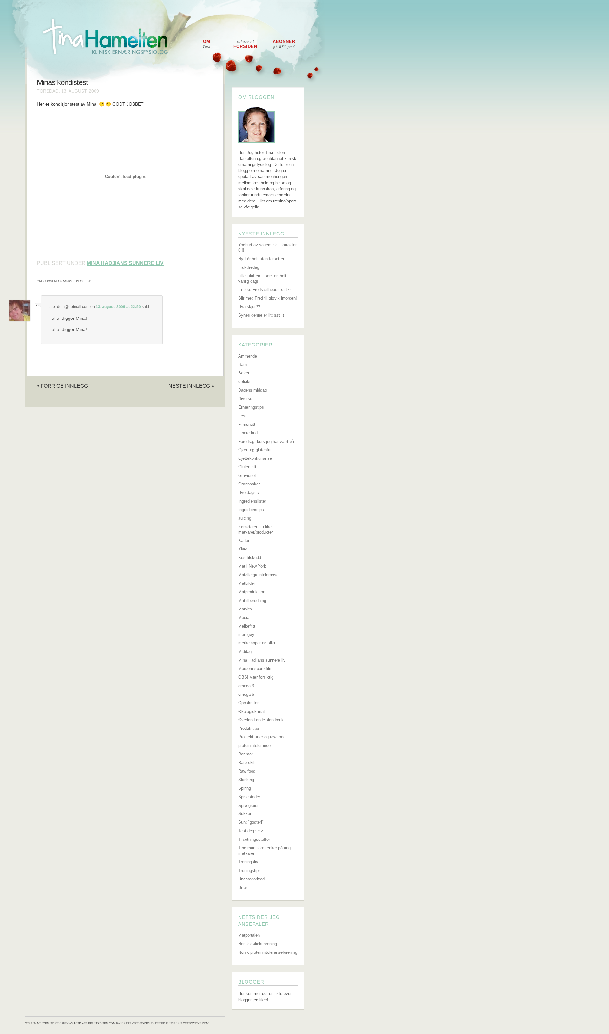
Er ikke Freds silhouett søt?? (264, 289)
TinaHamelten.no (39, 1023)
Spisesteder (249, 796)
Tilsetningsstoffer (254, 839)
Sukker (244, 813)
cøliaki (244, 381)
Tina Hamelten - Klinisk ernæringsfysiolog (308, 42)
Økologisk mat (251, 711)
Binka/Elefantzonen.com (94, 1023)
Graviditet (247, 475)
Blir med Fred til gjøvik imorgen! (267, 298)
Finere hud (248, 433)
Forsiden (245, 44)
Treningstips (249, 870)
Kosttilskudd (249, 557)
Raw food (246, 771)
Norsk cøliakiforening (257, 943)
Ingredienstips (251, 509)
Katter (243, 540)
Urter (242, 887)
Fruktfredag (248, 267)
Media (243, 617)
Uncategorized (251, 879)
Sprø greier (248, 805)
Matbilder (246, 583)
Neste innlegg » (191, 386)
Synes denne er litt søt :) (261, 315)
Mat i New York (252, 566)
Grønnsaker (249, 484)
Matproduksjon (251, 591)
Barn (242, 364)
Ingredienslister (252, 501)
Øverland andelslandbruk (261, 719)
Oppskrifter (248, 703)
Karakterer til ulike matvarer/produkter (255, 529)
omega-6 (246, 694)
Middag (245, 651)
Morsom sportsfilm (255, 668)
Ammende (247, 356)
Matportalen (249, 935)
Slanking (246, 779)
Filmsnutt (246, 424)
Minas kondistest (62, 82)
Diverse (245, 398)
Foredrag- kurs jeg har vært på (266, 441)
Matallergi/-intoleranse (258, 574)
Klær (242, 549)
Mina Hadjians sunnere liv (125, 263)
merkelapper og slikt (256, 643)
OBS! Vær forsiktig (255, 677)
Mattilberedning (252, 600)
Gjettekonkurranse (255, 458)
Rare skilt (247, 762)
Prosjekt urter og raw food (261, 736)
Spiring (244, 788)
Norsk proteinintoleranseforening (267, 952)
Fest (242, 415)
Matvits (245, 609)
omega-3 (246, 685)
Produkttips (248, 728)
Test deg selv (250, 830)
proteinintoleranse (254, 745)
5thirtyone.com (196, 1023)
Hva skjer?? (249, 306)
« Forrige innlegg (62, 386)
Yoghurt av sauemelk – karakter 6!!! (267, 247)
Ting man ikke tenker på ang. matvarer (265, 851)
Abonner (284, 44)
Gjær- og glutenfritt (255, 449)
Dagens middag (252, 390)
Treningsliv (248, 861)
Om (207, 44)
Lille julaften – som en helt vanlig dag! (262, 278)
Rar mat (245, 754)
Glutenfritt (247, 466)
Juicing (244, 518)
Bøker (243, 373)
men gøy (246, 634)
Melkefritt (246, 626)
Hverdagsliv (249, 492)
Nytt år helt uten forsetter (261, 258)
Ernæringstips (251, 407)
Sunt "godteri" (251, 822)
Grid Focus (141, 1023)
